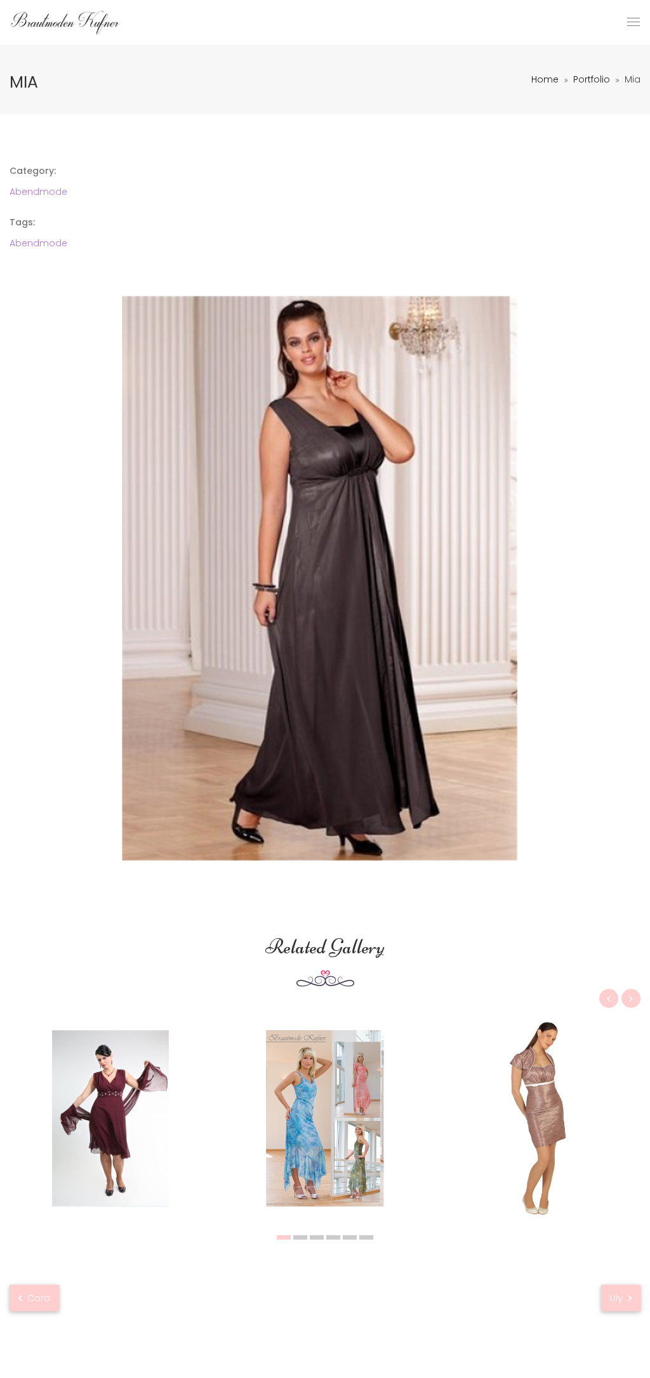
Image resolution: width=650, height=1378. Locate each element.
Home (545, 79)
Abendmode (38, 191)
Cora (37, 1298)
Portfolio (591, 79)
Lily (617, 1298)
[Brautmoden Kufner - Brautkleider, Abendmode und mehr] (65, 22)
